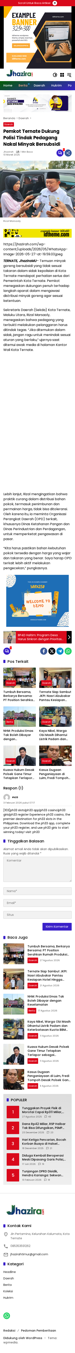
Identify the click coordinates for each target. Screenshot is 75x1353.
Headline (9, 1272)
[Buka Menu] (62, 74)
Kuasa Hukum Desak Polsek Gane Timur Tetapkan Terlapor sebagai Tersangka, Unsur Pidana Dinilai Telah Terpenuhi (18, 774)
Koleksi (8, 1291)
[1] (60, 153)
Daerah (8, 124)
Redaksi (9, 1330)
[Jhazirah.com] (24, 75)
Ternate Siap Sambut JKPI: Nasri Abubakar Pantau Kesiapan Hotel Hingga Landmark (55, 696)
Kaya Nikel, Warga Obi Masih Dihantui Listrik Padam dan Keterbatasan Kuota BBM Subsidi (54, 735)
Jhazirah (8, 152)
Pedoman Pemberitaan (38, 1330)
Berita (9, 721)
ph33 (15, 797)
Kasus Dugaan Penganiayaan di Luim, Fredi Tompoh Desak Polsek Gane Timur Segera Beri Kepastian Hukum (53, 774)
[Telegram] (60, 651)
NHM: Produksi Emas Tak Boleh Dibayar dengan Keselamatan (18, 735)
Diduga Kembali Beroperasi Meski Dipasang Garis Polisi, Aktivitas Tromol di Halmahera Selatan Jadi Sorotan (45, 1158)
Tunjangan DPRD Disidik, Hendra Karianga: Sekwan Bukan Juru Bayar (41, 1173)
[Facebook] (43, 651)
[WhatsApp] (68, 651)
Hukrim (8, 1298)
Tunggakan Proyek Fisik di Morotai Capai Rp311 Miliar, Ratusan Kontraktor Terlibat (43, 1110)
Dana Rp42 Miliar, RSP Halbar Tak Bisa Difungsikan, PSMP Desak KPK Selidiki (44, 1126)
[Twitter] (51, 651)
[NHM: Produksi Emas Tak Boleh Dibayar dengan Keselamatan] (19, 716)
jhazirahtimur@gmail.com (29, 1254)
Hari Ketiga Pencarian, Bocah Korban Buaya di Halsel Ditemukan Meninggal (44, 1142)
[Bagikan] (68, 153)
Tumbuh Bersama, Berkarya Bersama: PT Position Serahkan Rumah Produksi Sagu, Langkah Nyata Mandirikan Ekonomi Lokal (19, 696)
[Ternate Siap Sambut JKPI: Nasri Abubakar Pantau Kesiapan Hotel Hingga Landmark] (55, 678)
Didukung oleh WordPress (22, 1338)
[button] (55, 74)
